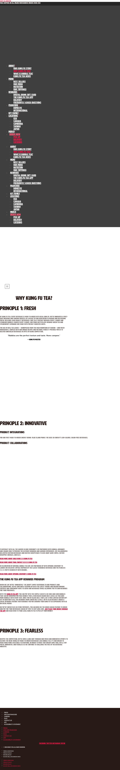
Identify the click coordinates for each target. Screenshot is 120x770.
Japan (16, 129)
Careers (7, 716)
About (12, 65)
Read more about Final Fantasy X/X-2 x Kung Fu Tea (18, 562)
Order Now (14, 134)
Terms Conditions (8, 751)
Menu (11, 79)
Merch (12, 131)
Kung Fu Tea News (22, 76)
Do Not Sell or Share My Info (11, 756)
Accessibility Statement (12, 724)
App (5, 722)
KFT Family (14, 113)
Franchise (13, 105)
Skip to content (5, 1)
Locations (13, 115)
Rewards (13, 92)
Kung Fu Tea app (12, 594)
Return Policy (7, 754)
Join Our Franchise (10, 714)
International (20, 110)
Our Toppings (19, 89)
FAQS (5, 718)
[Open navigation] (7, 286)
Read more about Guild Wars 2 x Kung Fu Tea (16, 559)
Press (6, 712)
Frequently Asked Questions (27, 102)
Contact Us (8, 720)
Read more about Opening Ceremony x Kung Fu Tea (18, 574)
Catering (17, 142)
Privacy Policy (7, 752)
